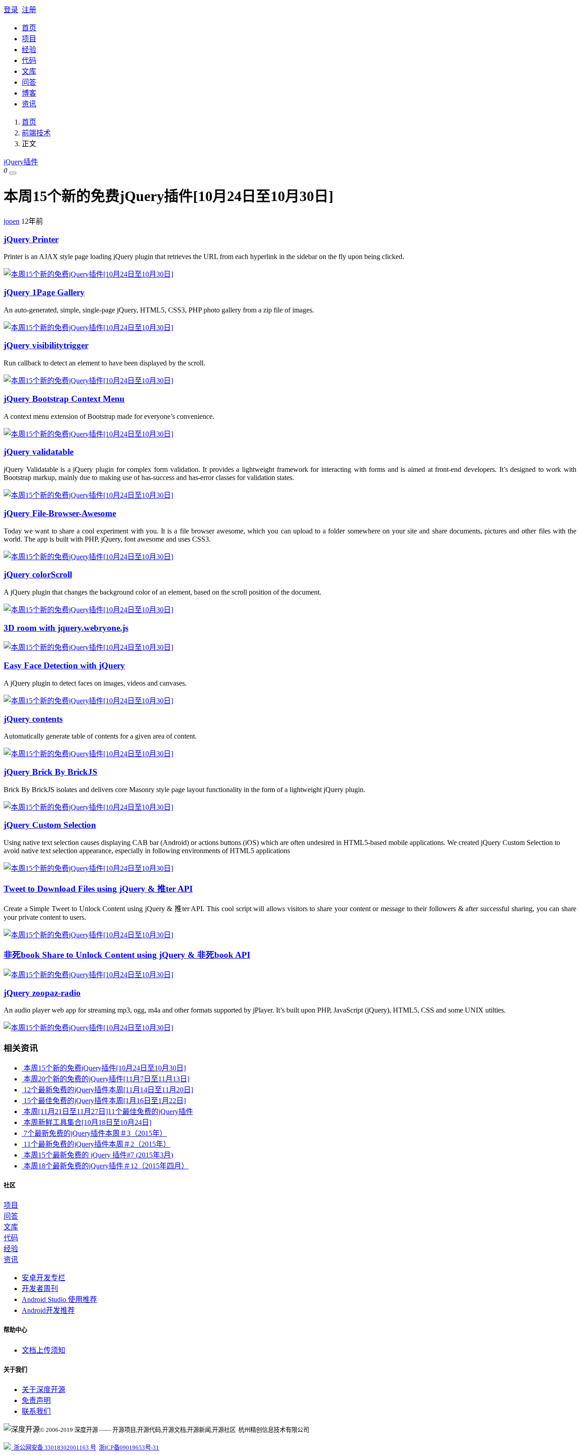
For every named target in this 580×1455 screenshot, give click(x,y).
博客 (29, 93)
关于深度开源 (43, 1389)
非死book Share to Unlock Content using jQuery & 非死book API (127, 955)
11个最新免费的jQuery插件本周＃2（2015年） (96, 1144)
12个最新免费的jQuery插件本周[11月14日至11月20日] (107, 1090)
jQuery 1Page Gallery (44, 292)
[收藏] (12, 173)
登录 (11, 10)
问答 (29, 82)
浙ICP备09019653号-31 (129, 1447)
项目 (29, 39)
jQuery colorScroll (38, 574)
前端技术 (36, 133)
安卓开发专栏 (43, 1278)
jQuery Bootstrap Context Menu (64, 398)
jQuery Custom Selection (50, 825)
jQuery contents (33, 719)
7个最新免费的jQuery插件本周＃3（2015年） (94, 1133)
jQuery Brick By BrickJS (50, 772)
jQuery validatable (38, 451)
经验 (29, 49)
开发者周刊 (40, 1288)
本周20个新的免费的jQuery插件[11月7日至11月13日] (105, 1079)
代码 (29, 60)
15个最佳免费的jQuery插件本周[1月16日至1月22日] (104, 1100)
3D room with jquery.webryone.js (66, 628)
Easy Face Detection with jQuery (64, 665)
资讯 (29, 104)
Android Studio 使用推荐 (59, 1299)
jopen (11, 221)
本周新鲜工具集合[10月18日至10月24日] (86, 1122)
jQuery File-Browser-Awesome (60, 513)
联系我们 (36, 1411)
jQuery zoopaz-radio (42, 993)
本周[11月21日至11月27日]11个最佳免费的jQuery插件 (107, 1111)
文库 (29, 71)
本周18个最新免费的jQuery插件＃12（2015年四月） (105, 1166)
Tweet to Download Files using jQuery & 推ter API (98, 888)
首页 (29, 28)
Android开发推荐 (48, 1310)
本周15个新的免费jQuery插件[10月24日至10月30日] (104, 1068)
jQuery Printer (31, 239)
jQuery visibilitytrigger (46, 345)
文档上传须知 (43, 1350)
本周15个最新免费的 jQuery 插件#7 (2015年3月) (97, 1155)
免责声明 (36, 1400)
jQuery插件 (21, 162)
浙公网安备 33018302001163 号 (53, 1447)
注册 (29, 10)
